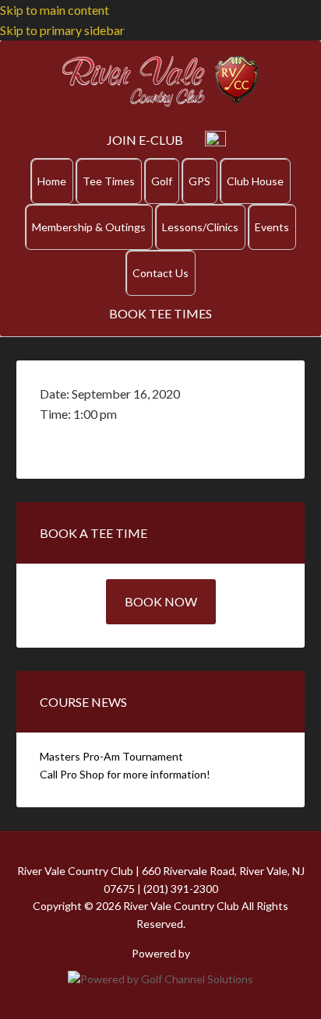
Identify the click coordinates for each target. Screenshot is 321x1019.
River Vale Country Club (160, 81)
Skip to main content (54, 9)
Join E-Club (145, 139)
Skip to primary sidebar (62, 30)
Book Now (161, 601)
